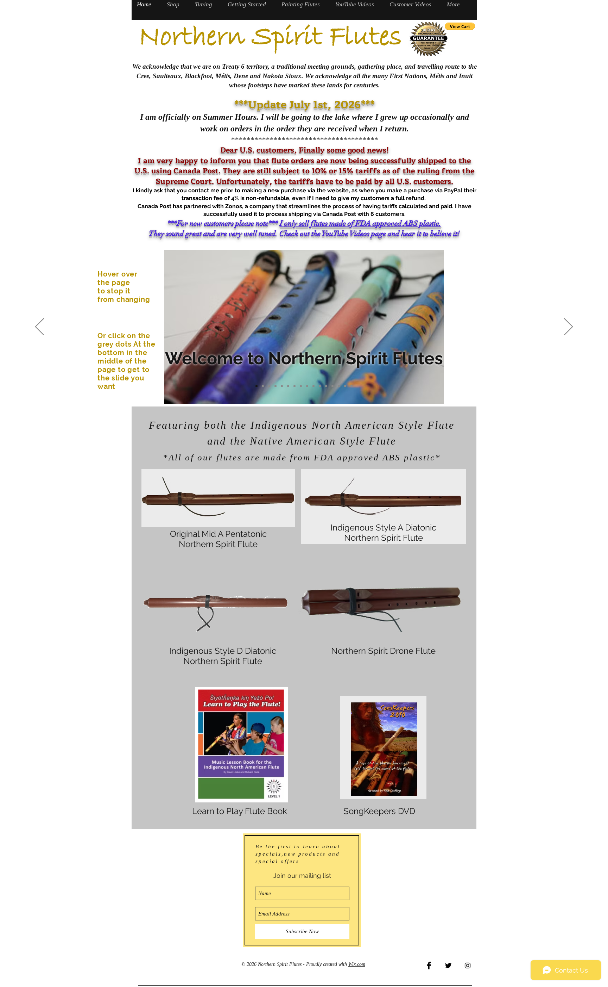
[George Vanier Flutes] (256, 386)
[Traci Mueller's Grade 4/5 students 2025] (263, 386)
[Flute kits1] (320, 386)
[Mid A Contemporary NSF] (326, 386)
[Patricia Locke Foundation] (275, 386)
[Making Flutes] (307, 386)
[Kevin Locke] (351, 386)
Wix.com (356, 964)
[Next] (568, 327)
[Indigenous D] (313, 386)
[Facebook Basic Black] (429, 965)
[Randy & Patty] (301, 386)
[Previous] (39, 327)
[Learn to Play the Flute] (339, 386)
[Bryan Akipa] (269, 386)
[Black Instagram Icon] (467, 965)
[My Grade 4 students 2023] (282, 386)
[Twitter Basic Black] (448, 965)
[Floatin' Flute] (294, 386)
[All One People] (332, 386)
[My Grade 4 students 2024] (288, 386)
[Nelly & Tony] (345, 386)
